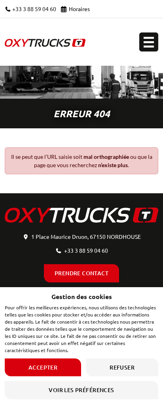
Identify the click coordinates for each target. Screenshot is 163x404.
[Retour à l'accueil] (45, 42)
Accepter (42, 367)
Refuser (122, 367)
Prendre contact (81, 273)
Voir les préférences (81, 390)
